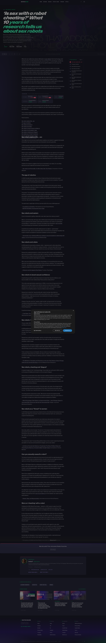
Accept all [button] (67, 330)
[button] (37, 330)
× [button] (73, 310)
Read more (64, 327)
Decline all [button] (57, 330)
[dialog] (53, 321)
